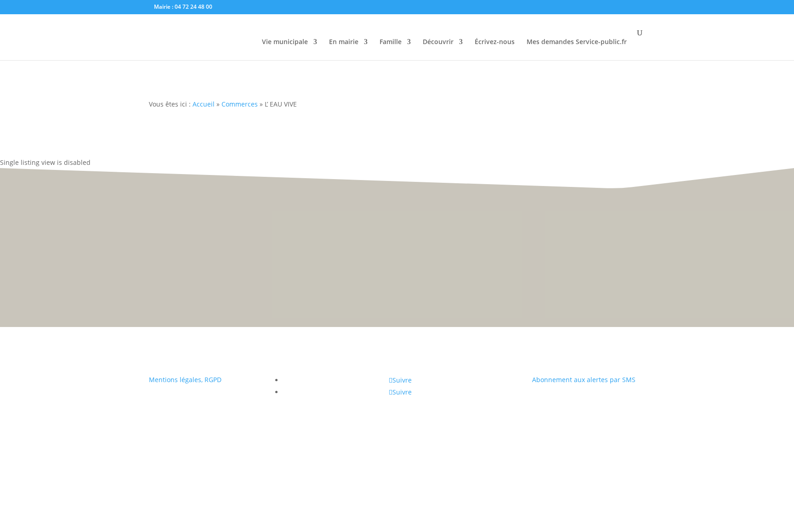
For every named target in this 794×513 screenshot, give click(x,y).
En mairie (343, 42)
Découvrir (438, 42)
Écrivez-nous (495, 42)
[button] (776, 251)
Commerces (239, 104)
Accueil (204, 104)
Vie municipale (285, 42)
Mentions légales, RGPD (185, 379)
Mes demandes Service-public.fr (577, 42)
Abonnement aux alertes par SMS (583, 379)
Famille (391, 42)
